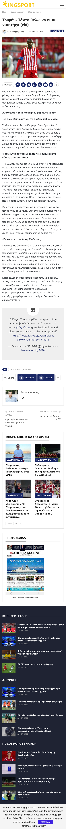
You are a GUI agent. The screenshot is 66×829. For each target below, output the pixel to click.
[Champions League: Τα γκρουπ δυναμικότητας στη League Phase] (9, 732)
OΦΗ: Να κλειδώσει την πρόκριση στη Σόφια (39, 701)
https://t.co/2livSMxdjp (25, 335)
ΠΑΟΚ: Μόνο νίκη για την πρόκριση (35, 664)
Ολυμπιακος (57, 31)
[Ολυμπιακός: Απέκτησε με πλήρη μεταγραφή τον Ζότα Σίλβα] (18, 453)
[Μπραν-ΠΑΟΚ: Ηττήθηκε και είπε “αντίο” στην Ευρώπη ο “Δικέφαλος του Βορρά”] (9, 628)
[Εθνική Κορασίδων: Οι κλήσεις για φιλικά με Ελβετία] (9, 769)
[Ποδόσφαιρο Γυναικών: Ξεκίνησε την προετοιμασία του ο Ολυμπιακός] (47, 453)
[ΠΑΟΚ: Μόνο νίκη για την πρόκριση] (9, 668)
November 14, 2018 (33, 350)
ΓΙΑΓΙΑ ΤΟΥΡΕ (15, 369)
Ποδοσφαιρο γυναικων (47, 459)
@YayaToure (23, 327)
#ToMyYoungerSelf (28, 339)
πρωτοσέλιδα (19, 597)
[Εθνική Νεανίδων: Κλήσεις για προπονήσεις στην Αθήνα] (9, 795)
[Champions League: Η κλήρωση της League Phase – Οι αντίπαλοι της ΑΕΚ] (9, 641)
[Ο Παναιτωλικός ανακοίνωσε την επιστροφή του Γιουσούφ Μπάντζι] (9, 654)
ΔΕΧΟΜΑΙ (45, 822)
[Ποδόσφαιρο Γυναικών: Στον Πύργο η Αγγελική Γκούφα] (9, 756)
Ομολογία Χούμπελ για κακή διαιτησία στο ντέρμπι (16, 422)
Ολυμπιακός (27, 369)
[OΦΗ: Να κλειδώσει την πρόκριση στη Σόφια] (9, 705)
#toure (45, 339)
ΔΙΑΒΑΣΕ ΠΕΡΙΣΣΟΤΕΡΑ (34, 826)
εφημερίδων (33, 597)
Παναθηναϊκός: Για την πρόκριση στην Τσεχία (40, 715)
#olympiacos (46, 335)
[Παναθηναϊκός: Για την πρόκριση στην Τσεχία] (9, 718)
